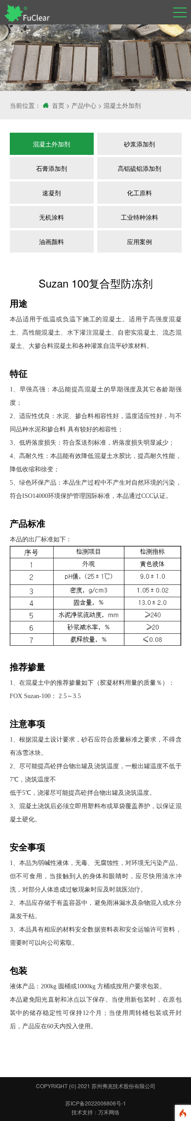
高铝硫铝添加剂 (139, 168)
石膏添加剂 (51, 168)
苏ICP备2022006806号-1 (95, 1103)
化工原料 (139, 192)
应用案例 (139, 241)
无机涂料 (51, 217)
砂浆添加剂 (139, 143)
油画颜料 (51, 241)
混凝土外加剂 (122, 105)
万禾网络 (108, 1112)
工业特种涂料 (139, 217)
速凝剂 (51, 192)
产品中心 (84, 105)
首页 (58, 105)
